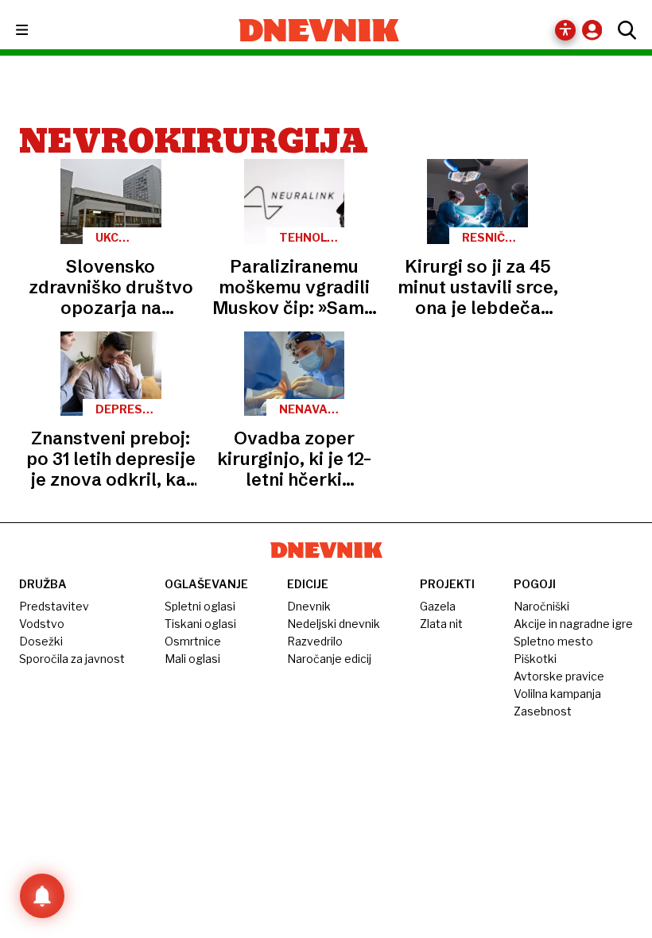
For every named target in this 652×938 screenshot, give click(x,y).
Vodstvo (41, 623)
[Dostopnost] (565, 30)
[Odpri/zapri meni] (36, 31)
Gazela (438, 606)
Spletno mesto (553, 641)
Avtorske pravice (559, 676)
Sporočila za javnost (72, 658)
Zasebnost (543, 711)
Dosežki (41, 641)
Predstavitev (54, 606)
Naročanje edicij (329, 658)
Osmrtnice (193, 641)
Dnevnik (309, 606)
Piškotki (535, 658)
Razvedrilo (315, 641)
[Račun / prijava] (596, 30)
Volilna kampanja (557, 693)
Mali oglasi (192, 658)
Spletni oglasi (200, 606)
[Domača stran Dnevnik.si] (319, 30)
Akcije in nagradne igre (573, 623)
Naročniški (541, 606)
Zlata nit (441, 623)
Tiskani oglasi (200, 623)
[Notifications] (42, 896)
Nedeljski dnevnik (333, 623)
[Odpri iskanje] (623, 30)
